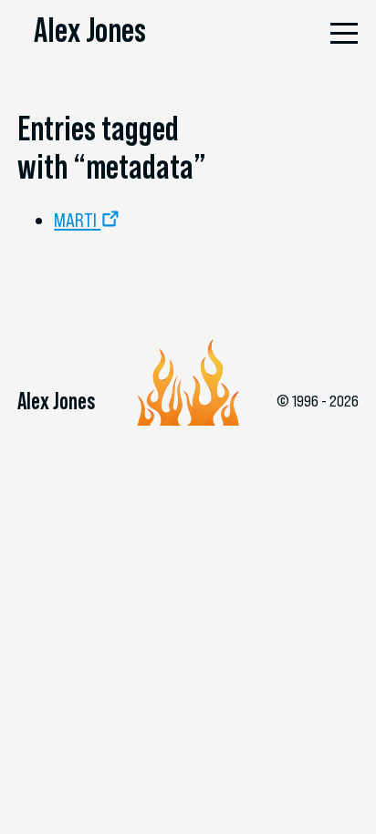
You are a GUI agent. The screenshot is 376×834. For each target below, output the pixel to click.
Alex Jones (90, 29)
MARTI (75, 220)
